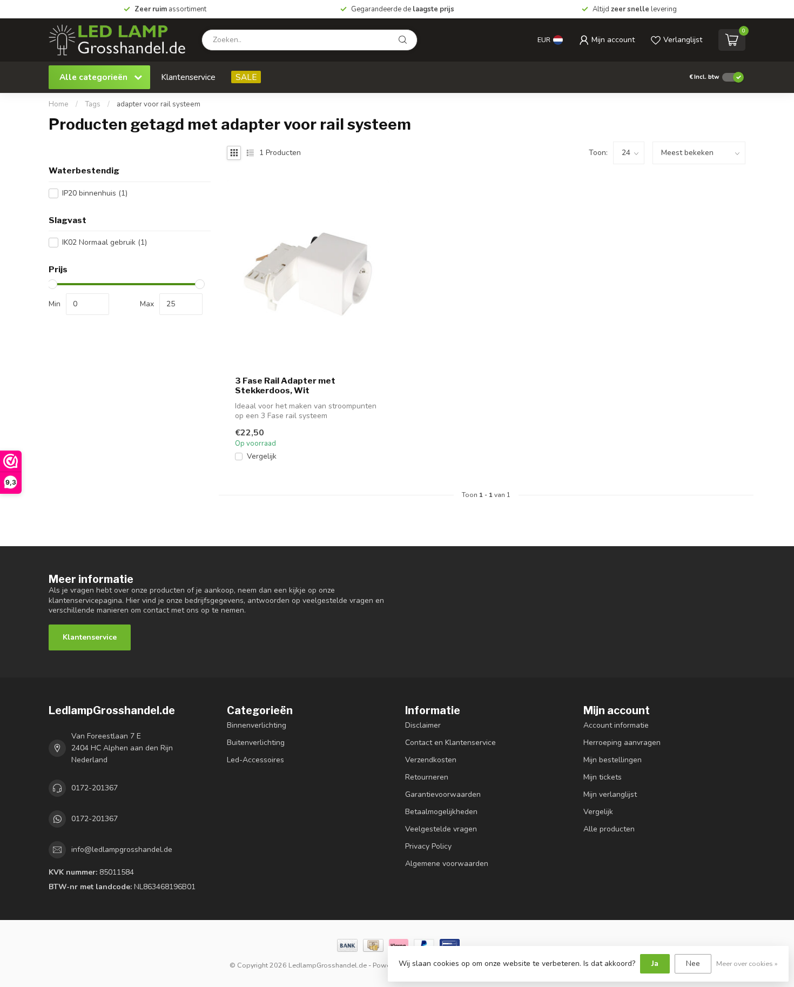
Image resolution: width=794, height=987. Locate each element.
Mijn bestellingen (612, 760)
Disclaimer (423, 725)
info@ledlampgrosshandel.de (121, 849)
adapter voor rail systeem (158, 104)
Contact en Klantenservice (450, 742)
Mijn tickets (602, 777)
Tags (92, 104)
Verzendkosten (430, 760)
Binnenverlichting (256, 725)
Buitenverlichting (256, 742)
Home (59, 104)
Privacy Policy (428, 846)
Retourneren (426, 777)
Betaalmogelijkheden (441, 812)
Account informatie (616, 725)
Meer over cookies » (747, 963)
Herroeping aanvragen (622, 742)
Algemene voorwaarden (446, 863)
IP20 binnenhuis (94, 193)
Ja (654, 963)
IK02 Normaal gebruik (104, 242)
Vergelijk (262, 456)
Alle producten (609, 829)
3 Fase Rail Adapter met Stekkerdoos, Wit (285, 385)
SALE (246, 77)
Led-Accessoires (255, 760)
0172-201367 (94, 788)
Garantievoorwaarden (443, 794)
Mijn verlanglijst (610, 794)
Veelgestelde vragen (441, 829)
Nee (693, 963)
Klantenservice (188, 77)
